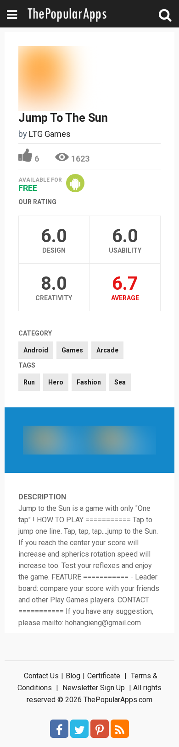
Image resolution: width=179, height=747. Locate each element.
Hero (55, 382)
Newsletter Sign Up (93, 687)
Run (29, 382)
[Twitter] (79, 729)
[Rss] (120, 729)
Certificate (103, 675)
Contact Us (41, 675)
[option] (56, 440)
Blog (73, 675)
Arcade (107, 350)
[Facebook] (59, 729)
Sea (120, 382)
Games (72, 350)
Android (35, 350)
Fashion (89, 382)
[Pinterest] (99, 729)
